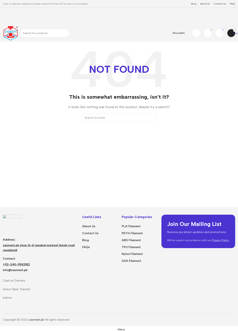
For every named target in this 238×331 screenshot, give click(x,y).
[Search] (65, 33)
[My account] (196, 33)
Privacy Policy (220, 240)
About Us (88, 226)
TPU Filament (131, 247)
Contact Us (90, 233)
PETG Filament (132, 233)
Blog (85, 240)
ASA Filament (131, 261)
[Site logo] (10, 33)
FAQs (86, 247)
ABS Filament (131, 240)
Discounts (179, 33)
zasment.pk (36, 319)
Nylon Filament (132, 254)
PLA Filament (131, 226)
